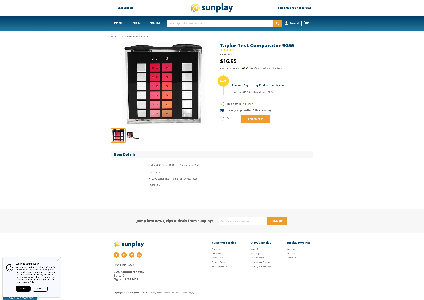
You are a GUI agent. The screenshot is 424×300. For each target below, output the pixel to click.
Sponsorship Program (260, 262)
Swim (155, 23)
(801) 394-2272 (124, 265)
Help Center (217, 253)
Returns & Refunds (220, 266)
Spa (136, 23)
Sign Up (277, 221)
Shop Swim (291, 257)
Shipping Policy (218, 262)
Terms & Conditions (171, 293)
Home (114, 36)
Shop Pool (291, 249)
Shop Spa (291, 253)
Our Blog (255, 253)
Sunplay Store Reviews (261, 266)
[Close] (58, 259)
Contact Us (216, 249)
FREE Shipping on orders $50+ (295, 7)
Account (294, 23)
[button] (227, 50)
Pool (118, 23)
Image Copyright (189, 293)
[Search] (277, 23)
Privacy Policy (156, 293)
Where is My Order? (220, 257)
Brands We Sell (257, 257)
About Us (255, 249)
